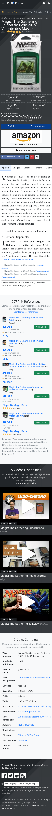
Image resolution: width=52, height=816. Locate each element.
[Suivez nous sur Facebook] (4, 777)
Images (16, 167)
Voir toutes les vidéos (26, 483)
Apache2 (36, 805)
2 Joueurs (13, 97)
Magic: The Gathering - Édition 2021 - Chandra (26, 342)
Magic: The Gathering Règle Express (23, 575)
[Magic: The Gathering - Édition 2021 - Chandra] (6, 343)
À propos (18, 768)
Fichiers (38, 167)
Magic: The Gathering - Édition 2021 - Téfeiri (26, 318)
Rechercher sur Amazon (26, 144)
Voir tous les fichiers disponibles (17, 259)
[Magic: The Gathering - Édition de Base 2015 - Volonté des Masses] (26, 63)
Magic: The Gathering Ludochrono (22, 528)
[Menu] (3, 3)
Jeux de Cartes (13, 12)
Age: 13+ (13, 105)
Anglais (5, 267)
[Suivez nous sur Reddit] (16, 777)
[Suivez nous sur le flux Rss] (23, 777)
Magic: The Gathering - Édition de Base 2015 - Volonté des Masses (20, 25)
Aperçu (5, 167)
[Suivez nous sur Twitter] (10, 777)
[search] (49, 3)
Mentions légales (18, 765)
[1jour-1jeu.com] (22, 3)
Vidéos (27, 167)
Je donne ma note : (10, 113)
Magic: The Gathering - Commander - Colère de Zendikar (26, 388)
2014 (4, 31)
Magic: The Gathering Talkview (20, 623)
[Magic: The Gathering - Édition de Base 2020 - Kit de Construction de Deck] (6, 367)
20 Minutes (39, 97)
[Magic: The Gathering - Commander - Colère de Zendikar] (6, 390)
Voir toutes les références (26, 311)
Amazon (7, 382)
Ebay (5, 335)
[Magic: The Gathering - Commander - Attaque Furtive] (6, 416)
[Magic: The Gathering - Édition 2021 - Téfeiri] (6, 320)
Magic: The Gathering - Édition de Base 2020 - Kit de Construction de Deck (27, 365)
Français (40, 264)
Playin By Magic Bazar (15, 405)
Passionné (39, 105)
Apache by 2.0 (8, 808)
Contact (5, 765)
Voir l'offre (41, 327)
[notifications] (43, 3)
